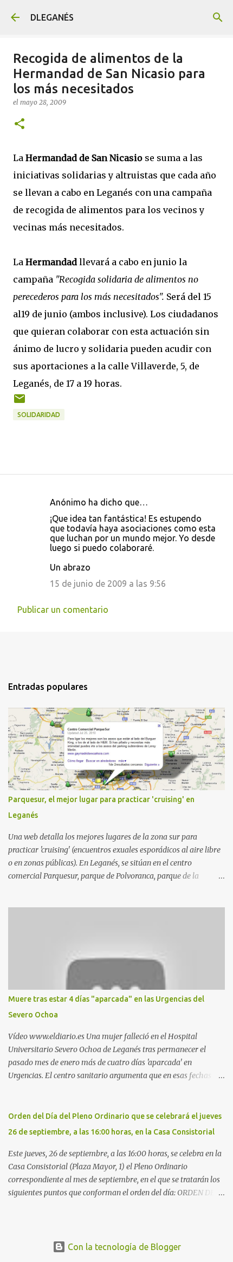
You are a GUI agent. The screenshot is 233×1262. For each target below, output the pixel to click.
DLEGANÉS (52, 17)
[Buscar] (217, 17)
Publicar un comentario (62, 609)
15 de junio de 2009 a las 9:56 (108, 583)
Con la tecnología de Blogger (123, 1247)
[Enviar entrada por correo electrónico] (19, 402)
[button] (19, 124)
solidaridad (38, 414)
